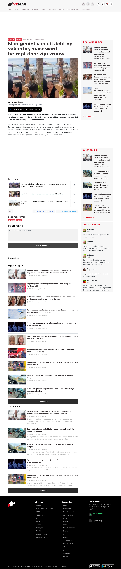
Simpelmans (91, 269)
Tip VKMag (97, 521)
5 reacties (43, 328)
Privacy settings (41, 534)
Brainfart (90, 230)
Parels (65, 556)
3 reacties (43, 276)
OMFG (44, 9)
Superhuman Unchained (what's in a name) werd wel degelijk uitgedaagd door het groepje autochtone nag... (97, 288)
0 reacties (43, 341)
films (65, 518)
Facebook (40, 521)
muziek (66, 521)
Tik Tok (38, 531)
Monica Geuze (68, 544)
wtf (64, 534)
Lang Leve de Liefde (70, 512)
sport (65, 525)
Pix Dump (52, 9)
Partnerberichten (42, 537)
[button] (103, 4)
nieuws (65, 550)
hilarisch (18, 39)
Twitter (38, 525)
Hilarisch (35, 9)
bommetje (67, 509)
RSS (37, 518)
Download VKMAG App (44, 509)
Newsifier (64, 566)
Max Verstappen (69, 528)
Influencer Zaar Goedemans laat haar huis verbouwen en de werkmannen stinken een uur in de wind (102, 79)
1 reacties (43, 289)
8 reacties (43, 302)
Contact (39, 505)
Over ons (40, 566)
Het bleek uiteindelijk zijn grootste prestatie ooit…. (96, 236)
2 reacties (43, 354)
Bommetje (25, 9)
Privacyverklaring (26, 566)
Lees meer (43, 401)
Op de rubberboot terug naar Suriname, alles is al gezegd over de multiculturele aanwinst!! (96, 262)
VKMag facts (40, 512)
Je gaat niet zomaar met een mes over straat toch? (95, 275)
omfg (65, 505)
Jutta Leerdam (68, 540)
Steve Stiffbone (39, 39)
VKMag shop (40, 515)
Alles (9, 9)
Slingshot (66, 553)
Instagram (40, 528)
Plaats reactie (43, 245)
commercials (68, 515)
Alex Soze (66, 547)
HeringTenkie (92, 280)
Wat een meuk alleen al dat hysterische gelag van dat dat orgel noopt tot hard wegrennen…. (96, 248)
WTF (16, 9)
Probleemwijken (73, 9)
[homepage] (32, 4)
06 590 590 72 (99, 514)
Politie (61, 9)
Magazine (11, 39)
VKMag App (86, 9)
